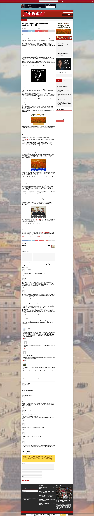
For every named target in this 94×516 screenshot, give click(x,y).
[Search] (72, 12)
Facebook (23, 496)
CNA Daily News (30, 28)
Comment (23, 463)
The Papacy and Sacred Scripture (63, 41)
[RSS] (71, 14)
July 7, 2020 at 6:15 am (28, 384)
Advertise (58, 18)
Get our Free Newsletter (34, 1)
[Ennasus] (40, 488)
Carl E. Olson (59, 42)
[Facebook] (66, 14)
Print (53, 28)
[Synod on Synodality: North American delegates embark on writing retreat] (27, 257)
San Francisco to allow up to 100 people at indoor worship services (38, 263)
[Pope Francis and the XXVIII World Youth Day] (64, 493)
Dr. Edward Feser (60, 54)
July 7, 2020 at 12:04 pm (29, 329)
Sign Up (61, 1)
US (24, 243)
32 (63, 43)
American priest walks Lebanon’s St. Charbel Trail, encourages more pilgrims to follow (64, 94)
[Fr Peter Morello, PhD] (40, 491)
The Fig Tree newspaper (31, 201)
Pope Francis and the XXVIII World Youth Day (63, 501)
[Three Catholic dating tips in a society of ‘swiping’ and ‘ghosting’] (49, 257)
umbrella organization (29, 83)
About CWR (52, 18)
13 (39, 28)
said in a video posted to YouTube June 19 (33, 46)
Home (23, 18)
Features (33, 18)
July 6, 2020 (24, 28)
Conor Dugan (59, 46)
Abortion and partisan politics (62, 53)
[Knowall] (40, 495)
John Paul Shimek (59, 502)
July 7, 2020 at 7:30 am (28, 396)
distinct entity (38, 219)
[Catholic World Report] (47, 16)
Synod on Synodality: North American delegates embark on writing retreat (26, 264)
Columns (27, 18)
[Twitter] (68, 14)
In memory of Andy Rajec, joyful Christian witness (62, 45)
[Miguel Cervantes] (40, 504)
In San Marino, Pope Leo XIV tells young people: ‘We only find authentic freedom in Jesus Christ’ (64, 103)
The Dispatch (40, 18)
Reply (24, 275)
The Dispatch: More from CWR (64, 38)
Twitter (23, 497)
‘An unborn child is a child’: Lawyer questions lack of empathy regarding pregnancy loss (63, 87)
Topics (46, 18)
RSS (22, 500)
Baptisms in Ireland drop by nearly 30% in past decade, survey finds (64, 49)
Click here (23, 236)
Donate (63, 18)
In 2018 (37, 220)
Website (23, 476)
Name (23, 470)
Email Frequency (59, 117)
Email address (58, 111)
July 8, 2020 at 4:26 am (28, 442)
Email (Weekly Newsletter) (25, 499)
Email (23, 473)
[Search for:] (67, 12)
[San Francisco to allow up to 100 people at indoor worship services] (38, 257)
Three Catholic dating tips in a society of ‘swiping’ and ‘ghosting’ (49, 263)
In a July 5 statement (25, 139)
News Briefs (35, 28)
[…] (60, 508)
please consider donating (45, 232)
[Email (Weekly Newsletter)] (69, 14)
